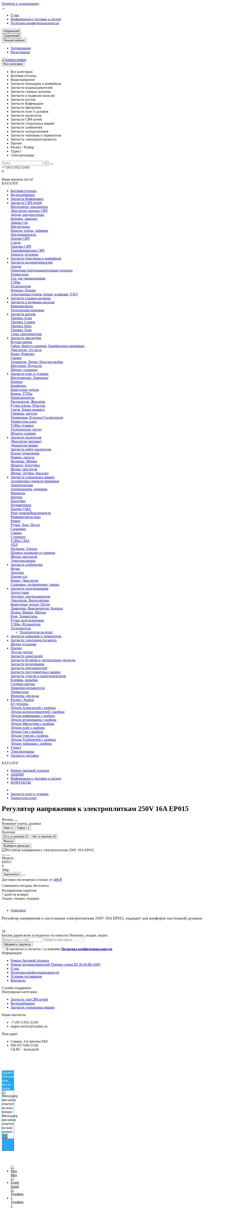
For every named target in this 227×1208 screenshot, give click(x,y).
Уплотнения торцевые (27, 310)
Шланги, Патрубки (25, 465)
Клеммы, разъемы (24, 680)
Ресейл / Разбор (22, 700)
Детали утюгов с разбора (29, 735)
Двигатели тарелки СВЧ (29, 211)
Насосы (16, 497)
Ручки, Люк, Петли (25, 525)
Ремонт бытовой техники (30, 770)
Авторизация (21, 48)
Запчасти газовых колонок (31, 298)
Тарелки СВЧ (21, 246)
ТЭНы (15, 282)
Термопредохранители (28, 688)
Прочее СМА (21, 509)
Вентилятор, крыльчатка (29, 207)
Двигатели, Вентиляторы (30, 600)
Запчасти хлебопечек (27, 564)
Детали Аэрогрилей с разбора (33, 708)
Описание (18, 910)
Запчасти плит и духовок (30, 374)
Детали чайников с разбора (31, 743)
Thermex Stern (21, 326)
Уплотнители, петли (26, 429)
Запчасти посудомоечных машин (36, 672)
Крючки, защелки (24, 218)
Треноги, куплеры (24, 254)
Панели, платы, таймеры (29, 230)
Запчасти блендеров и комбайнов (36, 258)
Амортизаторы (22, 485)
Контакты (18, 980)
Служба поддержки (16, 988)
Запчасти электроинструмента (34, 640)
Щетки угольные (23, 644)
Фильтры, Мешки (24, 461)
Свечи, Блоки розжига (28, 409)
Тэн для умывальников (28, 278)
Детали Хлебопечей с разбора (33, 739)
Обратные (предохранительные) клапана (41, 270)
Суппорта (18, 537)
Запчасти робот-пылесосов (31, 449)
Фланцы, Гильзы (23, 290)
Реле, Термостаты (24, 616)
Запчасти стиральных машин (33, 477)
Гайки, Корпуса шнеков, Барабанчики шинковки (47, 346)
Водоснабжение (23, 195)
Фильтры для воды (25, 696)
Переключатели (22, 397)
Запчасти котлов (23, 314)
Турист (16, 747)
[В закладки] (3, 855)
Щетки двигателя (24, 469)
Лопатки (17, 572)
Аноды (16, 266)
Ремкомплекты (22, 306)
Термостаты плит (24, 421)
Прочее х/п (19, 576)
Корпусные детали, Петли (30, 604)
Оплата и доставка (25, 755)
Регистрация (20, 52)
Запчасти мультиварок (27, 664)
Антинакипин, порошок (29, 489)
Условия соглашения (26, 976)
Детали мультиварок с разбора (33, 720)
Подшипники (21, 505)
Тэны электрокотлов (26, 334)
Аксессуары (20, 592)
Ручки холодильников (27, 620)
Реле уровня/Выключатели (31, 513)
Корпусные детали (25, 389)
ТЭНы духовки (22, 425)
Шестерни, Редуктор (26, 366)
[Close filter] (16, 820)
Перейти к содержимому (20, 4)
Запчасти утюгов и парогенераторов (38, 676)
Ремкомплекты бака (26, 517)
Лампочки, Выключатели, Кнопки (37, 608)
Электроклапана (23, 560)
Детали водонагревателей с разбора (38, 712)
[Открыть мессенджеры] (8, 1145)
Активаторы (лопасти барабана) (35, 481)
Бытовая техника (23, 191)
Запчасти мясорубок (26, 338)
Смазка (16, 358)
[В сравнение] (8, 855)
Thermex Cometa (23, 322)
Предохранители (23, 234)
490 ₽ (58, 879)
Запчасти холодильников (29, 588)
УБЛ (14, 545)
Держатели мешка (24, 445)
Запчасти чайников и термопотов (36, 636)
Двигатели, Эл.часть (26, 350)
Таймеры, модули (24, 413)
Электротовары (22, 751)
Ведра (15, 568)
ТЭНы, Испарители (26, 624)
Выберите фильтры (16, 845)
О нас (15, 15)
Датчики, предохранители (30, 596)
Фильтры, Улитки (24, 549)
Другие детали (22, 652)
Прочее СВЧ (20, 238)
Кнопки (17, 382)
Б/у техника (19, 704)
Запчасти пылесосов (26, 437)
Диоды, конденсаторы (27, 215)
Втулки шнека (21, 342)
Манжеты (18, 493)
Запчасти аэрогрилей (27, 656)
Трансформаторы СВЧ (27, 250)
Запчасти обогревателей (29, 668)
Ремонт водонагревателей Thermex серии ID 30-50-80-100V (56, 964)
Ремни (15, 521)
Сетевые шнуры (23, 684)
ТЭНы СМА (20, 541)
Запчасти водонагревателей (32, 262)
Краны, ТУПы (21, 393)
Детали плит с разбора (28, 727)
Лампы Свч (19, 222)
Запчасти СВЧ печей (26, 203)
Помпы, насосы (22, 457)
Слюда (16, 242)
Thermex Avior (21, 318)
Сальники (18, 529)
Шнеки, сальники (24, 370)
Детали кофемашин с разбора (33, 716)
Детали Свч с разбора (27, 731)
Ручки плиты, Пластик (28, 405)
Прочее (16, 648)
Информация (12, 953)
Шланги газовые (23, 433)
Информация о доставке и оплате (36, 19)
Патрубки (18, 501)
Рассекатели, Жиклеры (28, 401)
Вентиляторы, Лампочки (29, 378)
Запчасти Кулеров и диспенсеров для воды (43, 660)
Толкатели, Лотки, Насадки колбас (37, 362)
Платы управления (25, 453)
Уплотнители (21, 286)
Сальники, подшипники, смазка (35, 584)
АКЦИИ (17, 774)
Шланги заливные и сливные (33, 553)
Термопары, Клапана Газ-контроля (37, 417)
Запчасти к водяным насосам (33, 302)
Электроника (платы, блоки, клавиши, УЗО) (44, 294)
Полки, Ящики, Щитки (28, 612)
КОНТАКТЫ (21, 782)
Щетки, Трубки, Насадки (30, 473)
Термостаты (20, 274)
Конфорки (18, 385)
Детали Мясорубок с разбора (32, 724)
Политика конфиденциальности (35, 23)
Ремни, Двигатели (24, 580)
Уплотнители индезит (36, 632)
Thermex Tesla (21, 330)
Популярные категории (19, 992)
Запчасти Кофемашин (27, 199)
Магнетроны (20, 226)
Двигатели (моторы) (26, 441)
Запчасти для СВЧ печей (29, 999)
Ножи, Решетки (22, 354)
